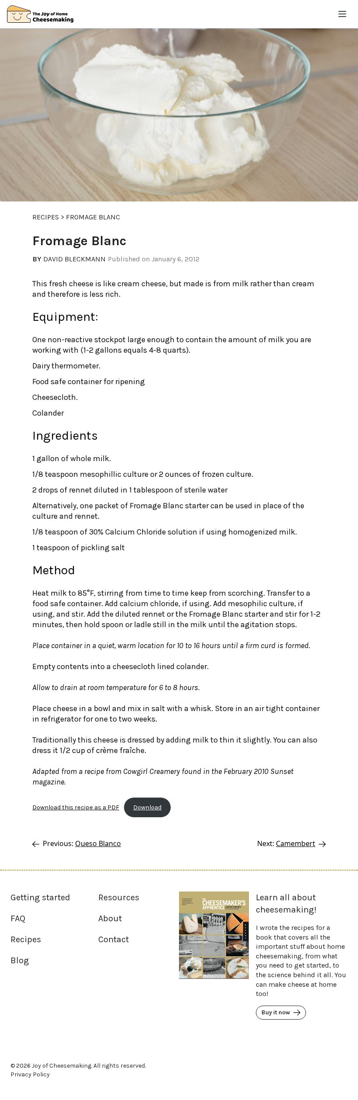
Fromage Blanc (93, 217)
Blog (19, 960)
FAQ (17, 918)
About (110, 918)
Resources (118, 897)
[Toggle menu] (342, 14)
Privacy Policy (30, 1074)
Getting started (40, 897)
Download (147, 807)
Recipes (45, 217)
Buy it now (276, 1012)
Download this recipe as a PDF (75, 807)
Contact (113, 939)
